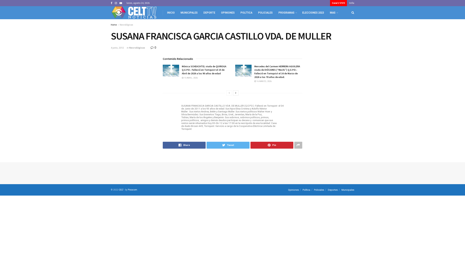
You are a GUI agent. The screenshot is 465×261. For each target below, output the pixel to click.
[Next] (235, 93)
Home (114, 25)
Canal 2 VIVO (338, 3)
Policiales (265, 12)
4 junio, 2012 (117, 47)
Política (246, 12)
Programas (286, 12)
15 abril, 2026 (190, 78)
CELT (121, 189)
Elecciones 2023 (313, 12)
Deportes (333, 189)
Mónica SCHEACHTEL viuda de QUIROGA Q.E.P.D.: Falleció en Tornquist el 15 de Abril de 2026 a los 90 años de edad (204, 70)
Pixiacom (132, 189)
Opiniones (228, 12)
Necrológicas (126, 25)
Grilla (351, 3)
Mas (332, 12)
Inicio (171, 12)
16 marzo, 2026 (264, 81)
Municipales (189, 12)
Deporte (209, 12)
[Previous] (229, 93)
